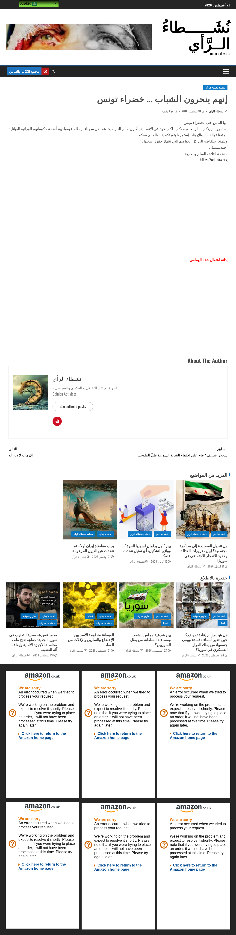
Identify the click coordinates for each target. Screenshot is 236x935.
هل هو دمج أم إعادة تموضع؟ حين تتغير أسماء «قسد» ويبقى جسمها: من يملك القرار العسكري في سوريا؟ (204, 642)
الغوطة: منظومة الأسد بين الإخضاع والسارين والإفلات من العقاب (91, 639)
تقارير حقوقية (199, 616)
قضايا (222, 623)
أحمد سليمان (219, 534)
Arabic (26, 3)
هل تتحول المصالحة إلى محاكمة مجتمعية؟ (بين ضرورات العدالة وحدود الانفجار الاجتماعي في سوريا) (203, 553)
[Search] (53, 71)
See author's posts (73, 406)
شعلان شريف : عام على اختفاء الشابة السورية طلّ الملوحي (182, 452)
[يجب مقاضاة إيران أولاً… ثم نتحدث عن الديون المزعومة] (90, 509)
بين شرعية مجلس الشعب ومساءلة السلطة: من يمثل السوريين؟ (150, 639)
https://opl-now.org (213, 159)
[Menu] (225, 71)
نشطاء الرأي (215, 111)
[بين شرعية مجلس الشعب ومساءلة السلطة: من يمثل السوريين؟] (146, 605)
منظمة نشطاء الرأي (215, 87)
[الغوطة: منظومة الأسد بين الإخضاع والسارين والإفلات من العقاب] (90, 605)
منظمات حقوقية (104, 623)
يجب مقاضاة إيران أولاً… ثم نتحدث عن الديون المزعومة (93, 548)
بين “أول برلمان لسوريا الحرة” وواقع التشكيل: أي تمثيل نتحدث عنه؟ (147, 550)
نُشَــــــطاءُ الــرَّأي (196, 34)
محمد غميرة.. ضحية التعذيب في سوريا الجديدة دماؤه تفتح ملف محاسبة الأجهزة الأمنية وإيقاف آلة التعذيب (33, 642)
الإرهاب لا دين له (21, 452)
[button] (225, 71)
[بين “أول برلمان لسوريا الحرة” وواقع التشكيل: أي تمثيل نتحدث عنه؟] (146, 509)
